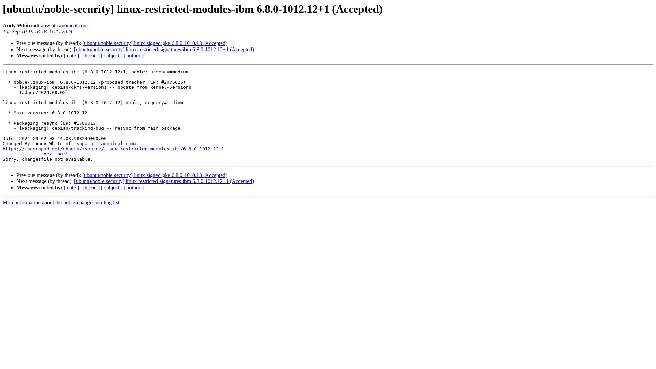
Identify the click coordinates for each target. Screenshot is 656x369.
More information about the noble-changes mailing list (61, 202)
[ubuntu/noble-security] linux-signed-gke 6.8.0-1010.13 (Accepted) (154, 43)
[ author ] (134, 55)
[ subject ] (111, 55)
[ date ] (71, 55)
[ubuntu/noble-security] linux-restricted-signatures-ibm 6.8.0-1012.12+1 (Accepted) (164, 49)
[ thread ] (90, 55)
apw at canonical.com (64, 25)
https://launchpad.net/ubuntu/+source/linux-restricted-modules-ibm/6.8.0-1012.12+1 (113, 148)
